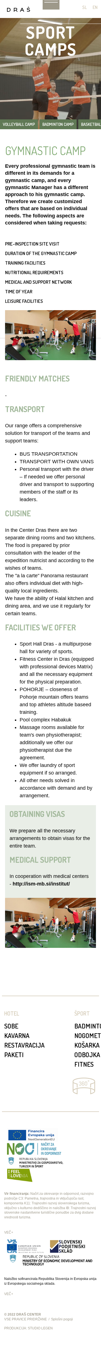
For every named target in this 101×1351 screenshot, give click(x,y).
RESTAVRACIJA (24, 1045)
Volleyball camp (19, 124)
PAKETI (14, 1054)
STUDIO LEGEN (40, 1328)
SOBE (11, 1026)
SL (84, 7)
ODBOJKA (87, 1054)
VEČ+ (8, 1232)
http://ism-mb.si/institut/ (41, 884)
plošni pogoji (63, 1319)
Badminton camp (58, 124)
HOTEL (11, 1013)
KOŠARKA (87, 1045)
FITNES (84, 1064)
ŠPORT (82, 1013)
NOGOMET (87, 1035)
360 (84, 1086)
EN (95, 7)
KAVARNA (16, 1035)
